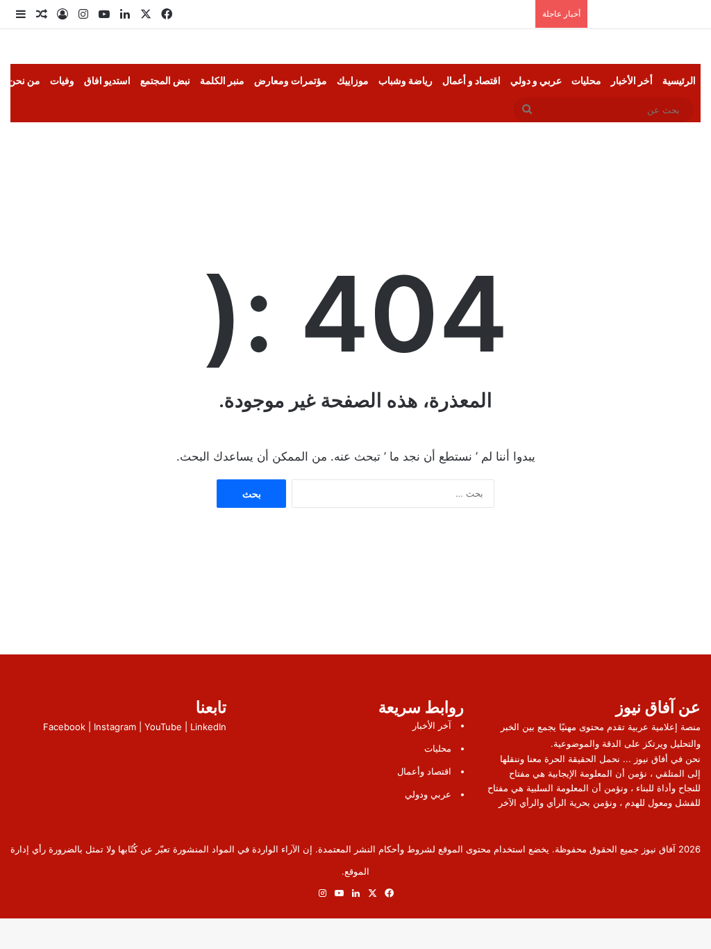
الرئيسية (679, 80)
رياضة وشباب (405, 80)
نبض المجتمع (165, 80)
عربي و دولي (536, 80)
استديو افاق (107, 80)
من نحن (24, 80)
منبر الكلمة (222, 80)
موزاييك (353, 80)
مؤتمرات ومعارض (290, 80)
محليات (586, 80)
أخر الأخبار (632, 80)
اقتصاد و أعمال (471, 80)
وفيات (62, 80)
